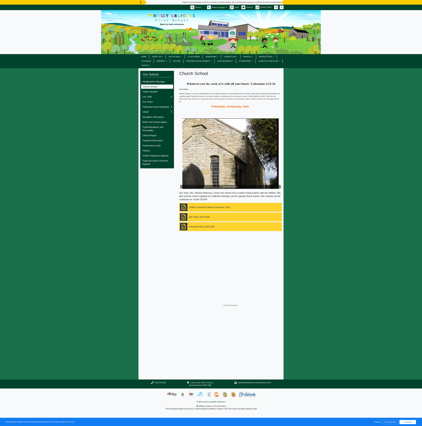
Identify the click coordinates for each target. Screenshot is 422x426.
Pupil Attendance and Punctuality (153, 129)
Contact (145, 65)
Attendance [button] (245, 61)
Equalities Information (153, 117)
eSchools (189, 409)
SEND (146, 112)
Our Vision (148, 102)
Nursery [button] (161, 61)
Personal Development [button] (198, 61)
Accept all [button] (408, 422)
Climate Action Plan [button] (268, 61)
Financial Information (153, 140)
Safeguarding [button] (224, 61)
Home (143, 57)
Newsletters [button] (266, 57)
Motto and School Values (155, 122)
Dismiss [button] (377, 422)
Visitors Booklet (150, 92)
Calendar (146, 61)
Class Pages (193, 57)
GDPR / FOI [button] (157, 57)
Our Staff (147, 97)
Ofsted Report (149, 135)
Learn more (70, 422)
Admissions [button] (211, 57)
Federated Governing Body (156, 107)
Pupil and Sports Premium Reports (155, 162)
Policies (146, 150)
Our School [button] (174, 57)
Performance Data (152, 145)
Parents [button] (247, 57)
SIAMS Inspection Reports (155, 155)
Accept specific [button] (390, 422)
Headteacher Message (154, 81)
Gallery (177, 61)
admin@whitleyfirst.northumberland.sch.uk (254, 383)
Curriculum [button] (230, 57)
